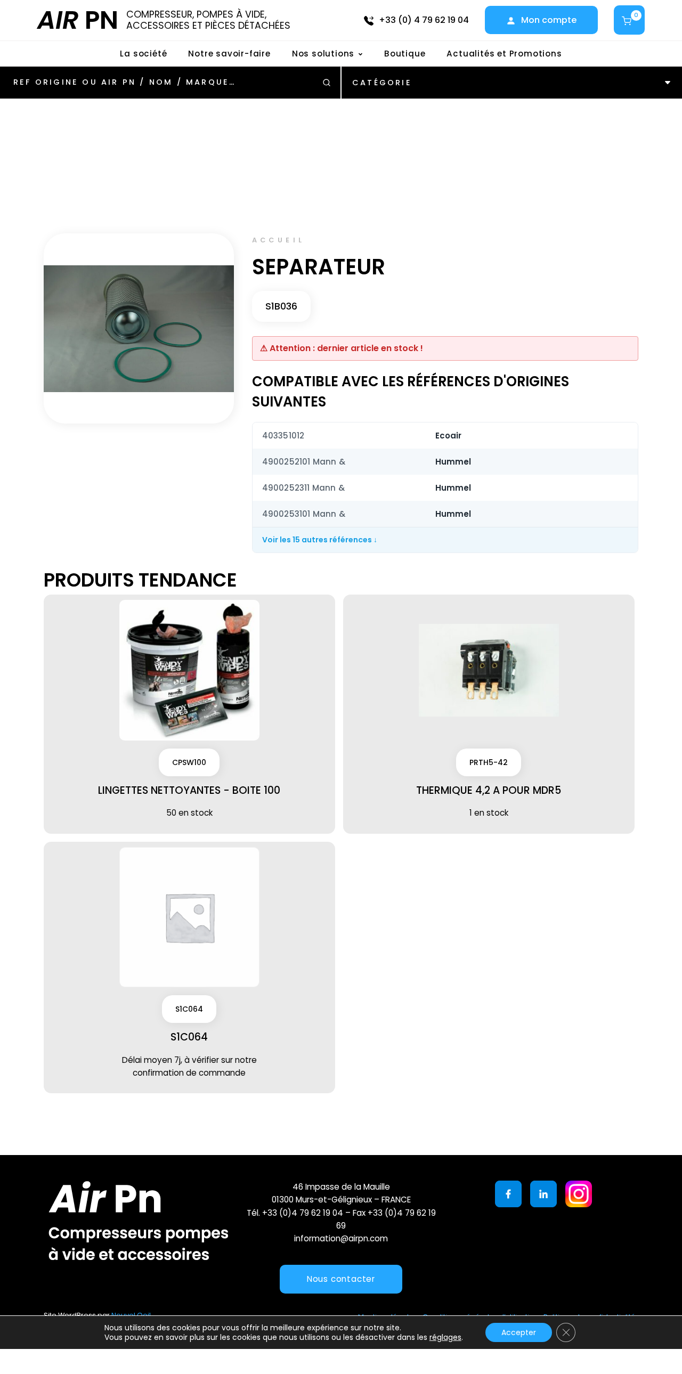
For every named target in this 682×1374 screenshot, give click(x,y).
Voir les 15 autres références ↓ (319, 539)
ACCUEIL (278, 240)
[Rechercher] (326, 82)
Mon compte (549, 20)
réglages (445, 1337)
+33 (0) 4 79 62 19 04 (424, 20)
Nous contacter (341, 1278)
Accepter (518, 1332)
